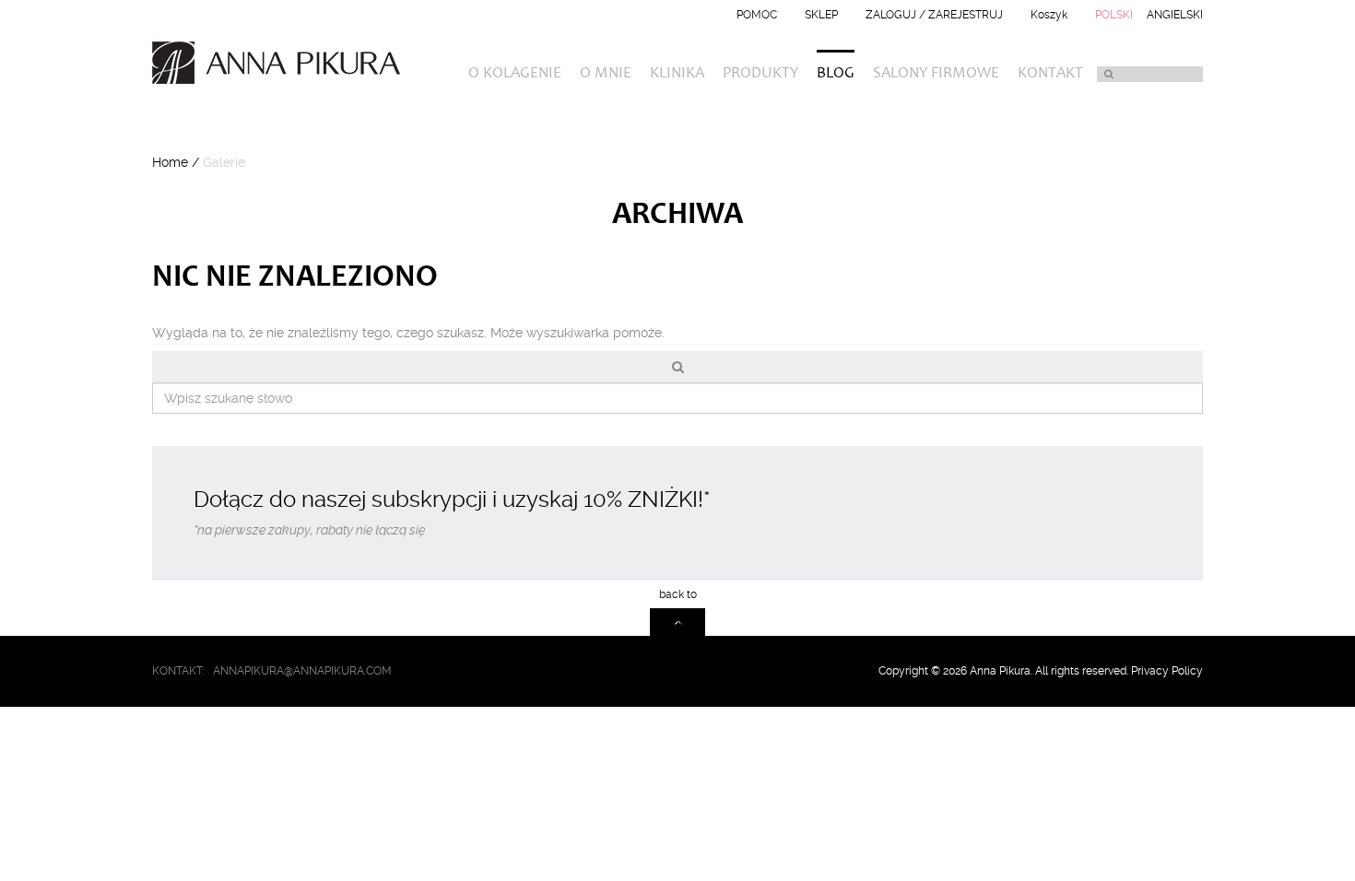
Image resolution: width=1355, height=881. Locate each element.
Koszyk (1049, 14)
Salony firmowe (936, 74)
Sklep (821, 14)
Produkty (760, 74)
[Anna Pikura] (283, 63)
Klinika (677, 74)
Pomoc (756, 14)
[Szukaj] (1108, 74)
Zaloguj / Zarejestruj (934, 14)
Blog (835, 74)
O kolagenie (514, 74)
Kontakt (1050, 74)
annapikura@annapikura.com (302, 670)
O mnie (605, 74)
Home (170, 162)
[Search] (677, 366)
